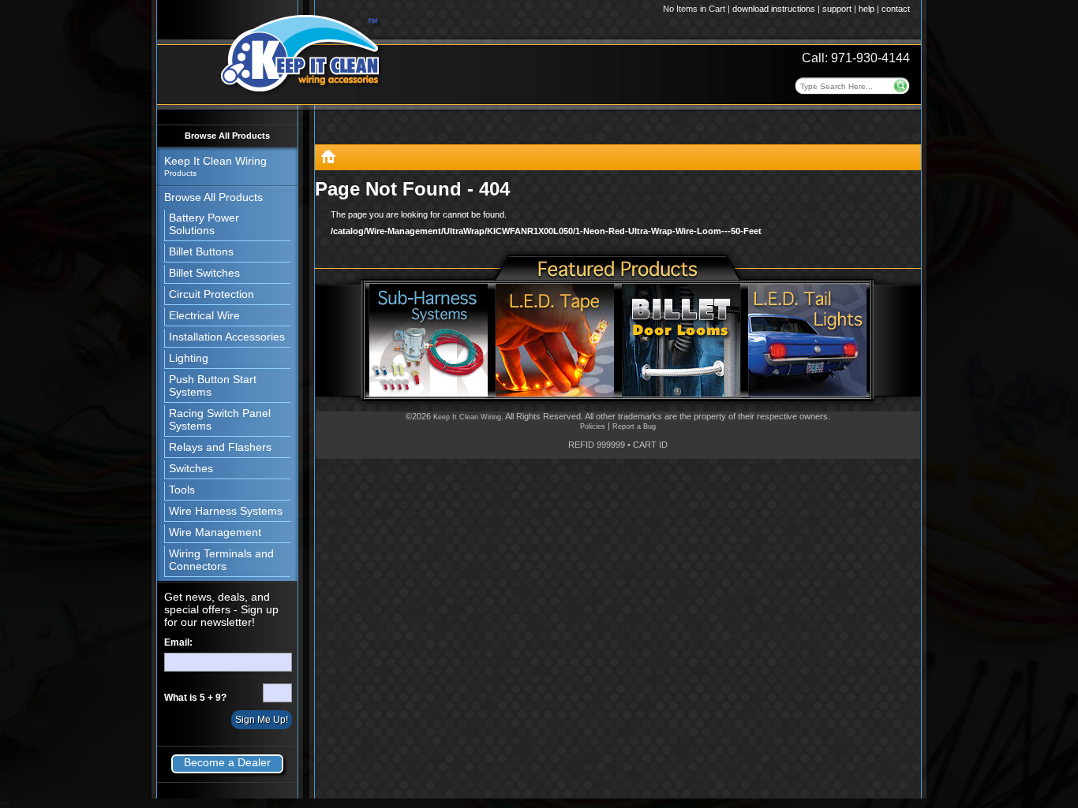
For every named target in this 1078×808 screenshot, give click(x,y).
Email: (178, 642)
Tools (182, 489)
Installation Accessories (227, 336)
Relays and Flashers (220, 447)
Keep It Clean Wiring (467, 417)
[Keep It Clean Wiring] (328, 159)
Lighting (188, 358)
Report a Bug (634, 426)
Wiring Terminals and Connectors (221, 559)
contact (895, 8)
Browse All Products (227, 135)
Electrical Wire (204, 315)
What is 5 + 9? (195, 697)
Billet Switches (204, 272)
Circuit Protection (211, 294)
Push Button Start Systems (212, 385)
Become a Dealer (227, 762)
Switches (191, 468)
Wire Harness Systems (226, 511)
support (837, 8)
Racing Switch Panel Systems (220, 419)
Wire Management (215, 532)
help (866, 8)
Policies (592, 426)
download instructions (773, 8)
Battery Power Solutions (204, 223)
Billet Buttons (201, 251)
